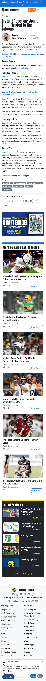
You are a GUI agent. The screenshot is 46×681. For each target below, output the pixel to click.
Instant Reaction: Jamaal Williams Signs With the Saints (22, 482)
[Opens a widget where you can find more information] (8, 677)
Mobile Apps (29, 645)
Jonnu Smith (14, 50)
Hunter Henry (32, 123)
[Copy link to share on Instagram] (36, 201)
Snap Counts (29, 627)
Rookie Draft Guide (8, 652)
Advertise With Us (31, 638)
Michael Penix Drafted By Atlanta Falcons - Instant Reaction (19, 360)
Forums (27, 652)
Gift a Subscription (31, 648)
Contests (28, 656)
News (3, 641)
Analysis (5, 183)
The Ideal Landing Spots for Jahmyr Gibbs (20, 441)
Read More (35, 286)
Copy (9, 201)
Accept (33, 676)
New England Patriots (35, 183)
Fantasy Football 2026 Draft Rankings (31, 525)
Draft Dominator (7, 613)
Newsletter (5, 648)
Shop (26, 641)
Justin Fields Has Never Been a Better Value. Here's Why (21, 401)
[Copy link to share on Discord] (6, 205)
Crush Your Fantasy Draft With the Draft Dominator (32, 512)
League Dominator (8, 617)
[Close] (42, 662)
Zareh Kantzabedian (19, 37)
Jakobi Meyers (18, 186)
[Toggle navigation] (42, 10)
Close (40, 676)
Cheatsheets (6, 624)
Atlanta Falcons (20, 183)
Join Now (32, 10)
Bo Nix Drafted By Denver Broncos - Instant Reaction (20, 319)
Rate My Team (27, 535)
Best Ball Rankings (31, 619)
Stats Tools (29, 630)
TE (11, 183)
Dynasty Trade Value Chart (33, 614)
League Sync (6, 610)
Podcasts (5, 645)
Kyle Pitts (30, 107)
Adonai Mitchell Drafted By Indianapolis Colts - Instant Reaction (22, 278)
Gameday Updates (29, 559)
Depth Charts (29, 623)
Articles (5, 16)
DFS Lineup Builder (31, 610)
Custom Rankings (8, 620)
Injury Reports (6, 656)
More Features (22, 574)
